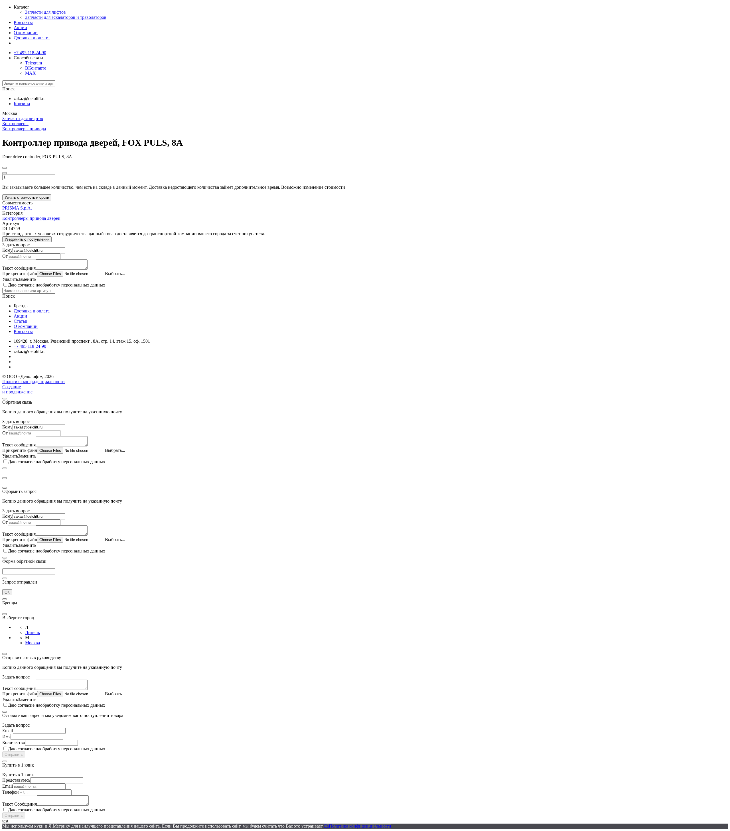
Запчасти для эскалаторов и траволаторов (65, 17)
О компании (26, 32)
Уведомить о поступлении (27, 239)
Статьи (20, 321)
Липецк (32, 632)
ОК (7, 592)
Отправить (14, 754)
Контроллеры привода (24, 128)
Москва (32, 642)
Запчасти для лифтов (45, 12)
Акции (20, 27)
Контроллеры (15, 123)
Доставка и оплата (32, 37)
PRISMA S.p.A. (17, 208)
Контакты (23, 22)
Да (326, 826)
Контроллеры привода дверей (31, 218)
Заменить (27, 279)
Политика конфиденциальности (33, 381)
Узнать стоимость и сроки (27, 197)
